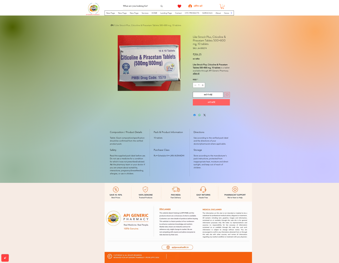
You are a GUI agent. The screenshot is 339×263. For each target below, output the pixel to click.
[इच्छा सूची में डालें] (227, 95)
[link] (222, 6)
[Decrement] (195, 85)
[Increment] (203, 85)
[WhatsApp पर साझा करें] (199, 115)
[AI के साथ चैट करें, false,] (5, 258)
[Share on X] (204, 115)
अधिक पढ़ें (196, 73)
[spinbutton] (199, 85)
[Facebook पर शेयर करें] (194, 115)
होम (112, 25)
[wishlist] (179, 6)
